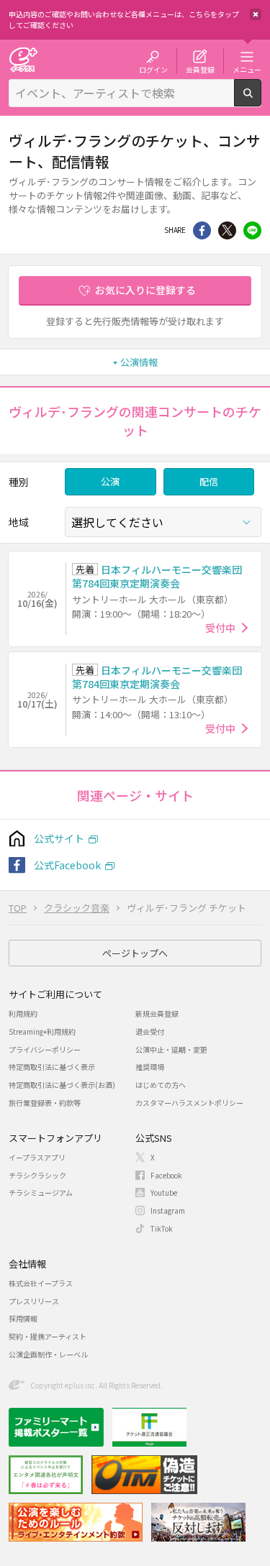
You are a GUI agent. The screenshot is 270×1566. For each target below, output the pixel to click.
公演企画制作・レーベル (48, 1354)
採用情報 (23, 1318)
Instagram (167, 1210)
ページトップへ (135, 953)
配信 (208, 481)
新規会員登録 (157, 1013)
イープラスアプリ (37, 1157)
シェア (202, 230)
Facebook (166, 1175)
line (252, 230)
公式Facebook (67, 865)
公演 (110, 481)
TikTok (161, 1228)
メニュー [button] (247, 69)
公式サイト (59, 838)
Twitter (227, 230)
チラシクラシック (37, 1175)
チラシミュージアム (41, 1192)
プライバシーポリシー (45, 1049)
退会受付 (149, 1031)
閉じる (255, 14)
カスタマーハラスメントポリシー (189, 1102)
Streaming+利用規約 (42, 1031)
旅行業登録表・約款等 (45, 1102)
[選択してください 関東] (163, 522)
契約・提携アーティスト (47, 1336)
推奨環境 (149, 1066)
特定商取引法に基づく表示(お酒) (62, 1084)
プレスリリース (34, 1301)
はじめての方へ (160, 1084)
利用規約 (23, 1013)
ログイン (153, 69)
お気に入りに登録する (145, 290)
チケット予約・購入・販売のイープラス (23, 59)
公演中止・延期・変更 (171, 1049)
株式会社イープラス (41, 1283)
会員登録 (200, 69)
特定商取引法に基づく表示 (52, 1066)
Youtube (163, 1192)
